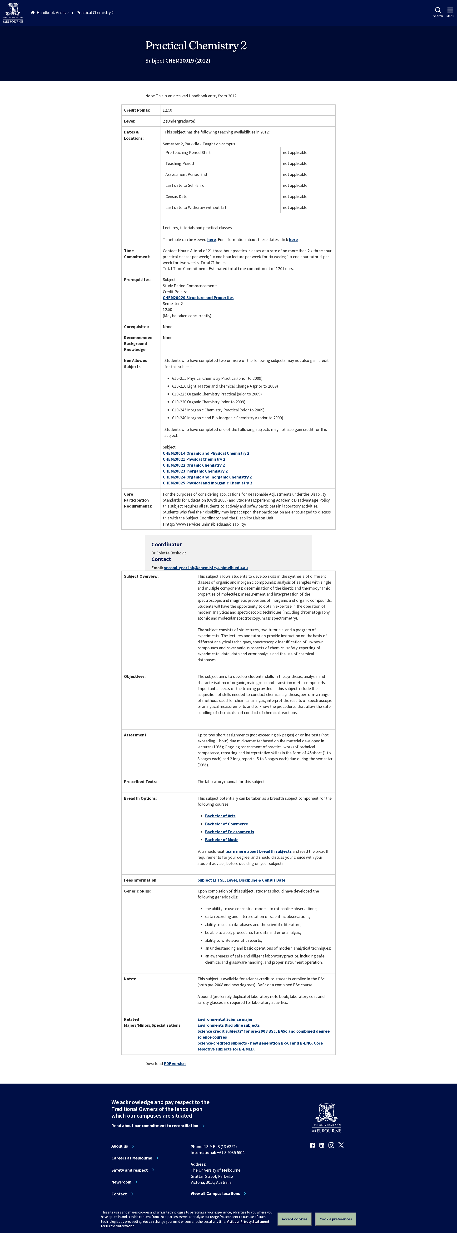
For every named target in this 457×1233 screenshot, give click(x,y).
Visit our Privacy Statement (248, 1221)
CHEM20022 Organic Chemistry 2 (194, 465)
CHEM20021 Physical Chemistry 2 (194, 459)
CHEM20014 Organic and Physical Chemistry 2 (206, 453)
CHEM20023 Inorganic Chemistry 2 (195, 471)
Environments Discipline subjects (229, 1025)
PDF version (175, 1063)
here (211, 239)
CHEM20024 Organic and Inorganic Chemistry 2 (207, 477)
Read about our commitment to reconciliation (154, 1125)
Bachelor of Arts (220, 816)
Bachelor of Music (221, 839)
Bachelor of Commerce (226, 824)
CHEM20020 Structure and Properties (198, 297)
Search (438, 16)
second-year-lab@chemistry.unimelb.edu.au (206, 568)
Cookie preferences (336, 1219)
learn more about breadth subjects (258, 851)
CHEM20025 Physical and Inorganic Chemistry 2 (207, 483)
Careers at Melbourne (131, 1158)
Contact (119, 1194)
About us (119, 1146)
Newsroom (121, 1182)
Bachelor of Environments (229, 831)
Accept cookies (294, 1219)
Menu (450, 16)
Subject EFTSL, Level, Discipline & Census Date (242, 880)
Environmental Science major (225, 1019)
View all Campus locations (215, 1193)
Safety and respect (129, 1170)
